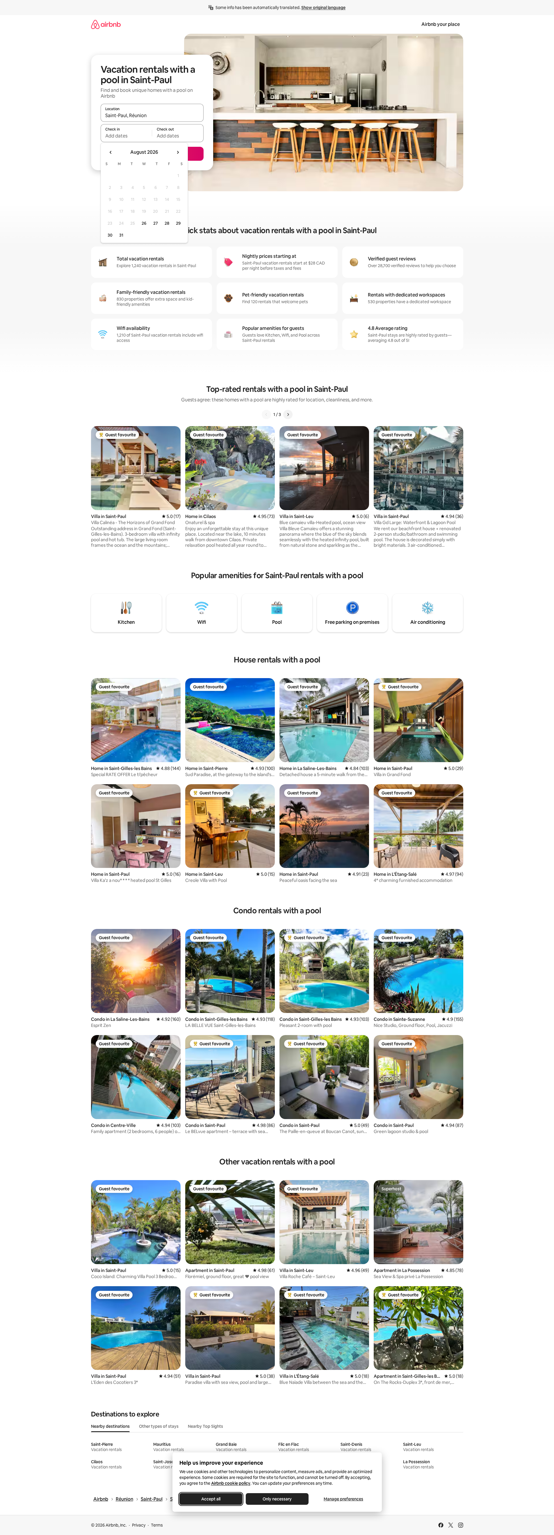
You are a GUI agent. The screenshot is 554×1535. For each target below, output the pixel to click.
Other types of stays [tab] (159, 1426)
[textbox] (126, 135)
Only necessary (277, 1499)
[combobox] (152, 115)
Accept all (210, 1499)
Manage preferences (343, 1499)
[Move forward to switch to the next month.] (177, 152)
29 (178, 223)
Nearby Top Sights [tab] (205, 1426)
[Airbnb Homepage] (106, 24)
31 (121, 235)
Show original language (323, 7)
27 (155, 223)
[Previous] (266, 414)
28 (167, 223)
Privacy (138, 1525)
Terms (157, 1525)
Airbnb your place (440, 24)
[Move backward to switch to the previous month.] (111, 152)
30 (110, 235)
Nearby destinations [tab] (110, 1426)
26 (144, 223)
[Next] (288, 414)
